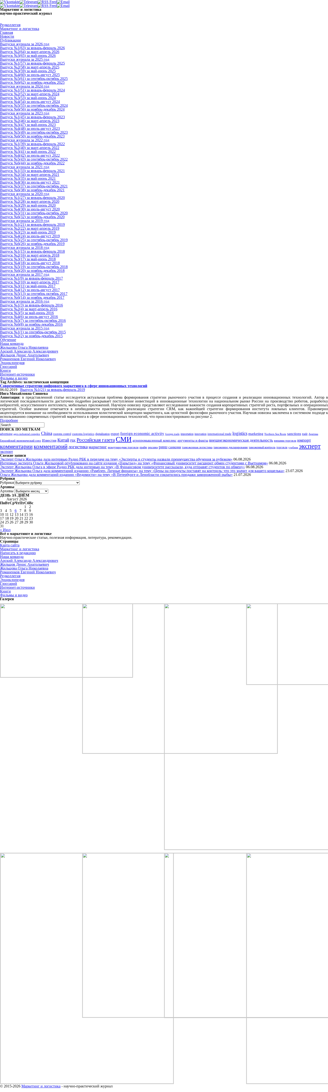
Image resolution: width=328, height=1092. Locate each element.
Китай (63, 440)
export (115, 434)
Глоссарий (8, 367)
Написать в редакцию (18, 553)
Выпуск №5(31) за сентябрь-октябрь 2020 (34, 213)
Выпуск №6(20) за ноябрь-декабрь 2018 (32, 271)
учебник (293, 447)
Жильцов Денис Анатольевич (24, 355)
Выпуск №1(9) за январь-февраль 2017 (31, 278)
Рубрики (7, 482)
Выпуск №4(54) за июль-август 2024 (30, 102)
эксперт (310, 446)
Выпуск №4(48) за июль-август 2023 (30, 128)
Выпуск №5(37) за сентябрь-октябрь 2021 (34, 186)
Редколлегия (10, 25)
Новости (7, 36)
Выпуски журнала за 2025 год (24, 59)
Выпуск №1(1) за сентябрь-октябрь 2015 (33, 332)
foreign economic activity (142, 433)
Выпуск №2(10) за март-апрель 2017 (29, 282)
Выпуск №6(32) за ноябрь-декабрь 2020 (32, 217)
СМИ (124, 439)
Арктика (313, 434)
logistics (239, 433)
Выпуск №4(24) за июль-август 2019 (30, 236)
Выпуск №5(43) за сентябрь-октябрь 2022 (34, 159)
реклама (153, 447)
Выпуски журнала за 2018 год (24, 248)
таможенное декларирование (230, 447)
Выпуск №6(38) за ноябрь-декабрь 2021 (32, 190)
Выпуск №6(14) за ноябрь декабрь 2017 (32, 297)
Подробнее (9, 420)
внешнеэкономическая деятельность (241, 440)
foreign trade (172, 434)
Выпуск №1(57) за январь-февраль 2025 (32, 63)
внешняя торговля (285, 440)
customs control (62, 434)
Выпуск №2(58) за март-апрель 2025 (29, 67)
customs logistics (83, 434)
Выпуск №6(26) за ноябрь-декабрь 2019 (32, 244)
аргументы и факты (192, 440)
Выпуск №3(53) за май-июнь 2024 (28, 98)
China (46, 433)
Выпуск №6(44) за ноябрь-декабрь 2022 (32, 163)
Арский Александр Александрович (29, 351)
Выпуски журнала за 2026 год (24, 44)
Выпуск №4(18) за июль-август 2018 (30, 263)
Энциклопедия (12, 363)
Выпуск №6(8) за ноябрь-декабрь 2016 (31, 324)
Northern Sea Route (275, 434)
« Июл (5, 530)
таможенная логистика (197, 447)
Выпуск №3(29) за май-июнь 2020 (28, 205)
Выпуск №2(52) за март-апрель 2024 (29, 94)
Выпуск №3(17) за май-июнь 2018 (28, 259)
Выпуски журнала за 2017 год (24, 274)
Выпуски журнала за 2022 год (24, 140)
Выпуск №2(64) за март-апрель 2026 (29, 52)
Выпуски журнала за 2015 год (24, 328)
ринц (163, 446)
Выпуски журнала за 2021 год (24, 167)
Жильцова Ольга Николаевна (24, 347)
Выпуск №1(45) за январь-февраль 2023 (32, 117)
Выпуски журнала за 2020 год (24, 194)
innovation (200, 434)
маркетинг (98, 447)
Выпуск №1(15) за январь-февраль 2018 (32, 251)
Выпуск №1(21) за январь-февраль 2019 (32, 224)
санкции (174, 447)
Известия (49, 440)
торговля (281, 447)
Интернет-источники (17, 374)
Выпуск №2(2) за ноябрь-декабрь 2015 (31, 336)
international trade (219, 434)
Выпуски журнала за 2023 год (24, 113)
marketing (255, 434)
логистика (78, 446)
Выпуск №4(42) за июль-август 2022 (30, 155)
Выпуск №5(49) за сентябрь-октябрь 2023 (34, 132)
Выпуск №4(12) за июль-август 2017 (30, 290)
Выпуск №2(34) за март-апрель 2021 (29, 175)
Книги (5, 370)
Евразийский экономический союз (20, 440)
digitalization (102, 434)
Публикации (10, 40)
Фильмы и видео (14, 378)
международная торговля (123, 447)
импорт (304, 440)
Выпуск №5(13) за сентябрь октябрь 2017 (33, 294)
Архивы (6, 491)
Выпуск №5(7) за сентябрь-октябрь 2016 (33, 320)
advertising (6, 434)
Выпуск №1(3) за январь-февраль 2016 (31, 305)
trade (305, 434)
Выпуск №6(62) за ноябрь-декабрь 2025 (32, 82)
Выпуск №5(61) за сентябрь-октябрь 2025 (34, 79)
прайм (143, 447)
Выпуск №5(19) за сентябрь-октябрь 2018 (34, 267)
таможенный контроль (262, 447)
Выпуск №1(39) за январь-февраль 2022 (32, 144)
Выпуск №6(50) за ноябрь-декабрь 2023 (32, 136)
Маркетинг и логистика (19, 29)
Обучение (8, 340)
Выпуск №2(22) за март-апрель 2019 (29, 228)
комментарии (16, 446)
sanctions (294, 434)
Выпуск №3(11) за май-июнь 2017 (27, 286)
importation (187, 434)
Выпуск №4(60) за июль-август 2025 (30, 75)
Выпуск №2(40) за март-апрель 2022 (29, 148)
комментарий (50, 446)
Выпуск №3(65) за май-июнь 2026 (28, 56)
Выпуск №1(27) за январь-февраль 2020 (32, 198)
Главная (6, 32)
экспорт (6, 452)
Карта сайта (9, 545)
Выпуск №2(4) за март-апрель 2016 (28, 309)
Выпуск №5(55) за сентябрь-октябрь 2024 (34, 105)
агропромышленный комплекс (154, 440)
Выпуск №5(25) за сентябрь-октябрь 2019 (34, 240)
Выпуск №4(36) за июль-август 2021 (30, 182)
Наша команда (12, 344)
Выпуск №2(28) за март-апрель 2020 (29, 201)
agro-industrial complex (26, 433)
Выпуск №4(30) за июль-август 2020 (30, 209)
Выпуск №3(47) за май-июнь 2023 (28, 125)
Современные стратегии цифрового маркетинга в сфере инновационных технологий (73, 386)
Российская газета (96, 440)
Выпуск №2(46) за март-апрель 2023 (29, 121)
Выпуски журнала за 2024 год (24, 86)
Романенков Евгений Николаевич (28, 359)
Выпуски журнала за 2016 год (24, 301)
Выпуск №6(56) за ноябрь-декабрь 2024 (32, 109)
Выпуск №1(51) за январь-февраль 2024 (32, 90)
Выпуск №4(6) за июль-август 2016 (29, 317)
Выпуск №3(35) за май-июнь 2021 (28, 178)
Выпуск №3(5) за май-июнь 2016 (27, 313)
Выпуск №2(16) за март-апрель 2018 (29, 255)
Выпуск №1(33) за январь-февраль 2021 (32, 171)
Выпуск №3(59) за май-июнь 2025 (28, 71)
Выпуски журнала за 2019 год (24, 221)
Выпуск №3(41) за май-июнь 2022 (28, 152)
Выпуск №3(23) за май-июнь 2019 (28, 232)
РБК (73, 440)
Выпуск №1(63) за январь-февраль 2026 (32, 48)
